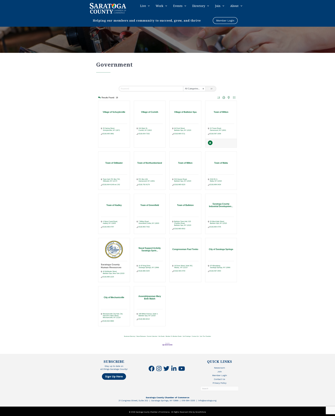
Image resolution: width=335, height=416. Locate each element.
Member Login (219, 375)
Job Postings (187, 336)
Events (177, 6)
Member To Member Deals (173, 336)
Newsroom (219, 368)
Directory (198, 6)
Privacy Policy (219, 383)
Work (159, 6)
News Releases (141, 336)
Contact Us (195, 336)
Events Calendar (152, 336)
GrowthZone (200, 412)
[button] (99, 97)
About (234, 6)
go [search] (212, 88)
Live (143, 6)
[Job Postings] (210, 144)
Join (217, 6)
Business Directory (129, 336)
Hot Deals (161, 336)
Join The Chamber (205, 336)
